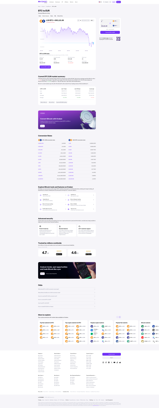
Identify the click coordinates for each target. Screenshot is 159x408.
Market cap (42, 57)
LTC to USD (88, 368)
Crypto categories (74, 366)
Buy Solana (40, 385)
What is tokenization (90, 382)
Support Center (57, 368)
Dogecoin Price (73, 358)
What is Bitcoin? (89, 380)
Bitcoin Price (72, 355)
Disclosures (88, 391)
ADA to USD (88, 365)
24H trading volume (71, 57)
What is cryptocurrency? (91, 377)
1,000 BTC (40, 175)
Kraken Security (57, 355)
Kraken (43, 400)
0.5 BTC (39, 159)
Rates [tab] (51, 15)
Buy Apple (56, 380)
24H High (41, 61)
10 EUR (70, 146)
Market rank (84, 57)
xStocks (77, 400)
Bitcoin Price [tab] (60, 15)
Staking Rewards (41, 366)
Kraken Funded (41, 371)
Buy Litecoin (40, 387)
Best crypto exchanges (91, 385)
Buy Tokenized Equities (75, 375)
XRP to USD (88, 358)
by (41, 397)
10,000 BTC (40, 178)
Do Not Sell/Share (58, 391)
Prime (97, 400)
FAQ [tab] (55, 15)
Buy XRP (39, 382)
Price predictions (73, 368)
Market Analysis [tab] (45, 15)
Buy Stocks (57, 375)
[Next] (120, 317)
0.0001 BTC (40, 146)
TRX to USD (88, 366)
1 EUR (70, 143)
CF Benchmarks (82, 400)
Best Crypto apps (89, 383)
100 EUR (70, 153)
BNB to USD (88, 360)
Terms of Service (73, 391)
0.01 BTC (40, 153)
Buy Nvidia (56, 377)
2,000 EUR (71, 166)
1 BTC (39, 162)
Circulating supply (57, 57)
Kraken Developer (57, 360)
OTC (99, 400)
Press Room (56, 362)
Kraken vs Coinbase (90, 387)
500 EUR (70, 159)
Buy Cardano (40, 383)
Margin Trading (41, 358)
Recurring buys (41, 368)
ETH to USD (88, 357)
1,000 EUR (71, 162)
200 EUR (70, 156)
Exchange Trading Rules (81, 391)
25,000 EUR (71, 175)
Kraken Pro (47, 400)
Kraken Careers (57, 357)
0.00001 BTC (41, 143)
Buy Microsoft (57, 385)
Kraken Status (57, 366)
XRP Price (72, 360)
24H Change (70, 61)
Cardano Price (73, 362)
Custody (102, 400)
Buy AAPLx (72, 380)
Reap (87, 400)
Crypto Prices (73, 353)
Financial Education (90, 375)
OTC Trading (40, 362)
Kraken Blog (56, 358)
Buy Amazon (56, 382)
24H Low (55, 61)
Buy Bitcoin (40, 377)
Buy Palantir (56, 383)
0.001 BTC (40, 149)
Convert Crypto (90, 353)
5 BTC (39, 166)
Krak (94, 400)
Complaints (56, 370)
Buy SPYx (72, 382)
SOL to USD (88, 362)
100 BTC (40, 172)
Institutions (40, 363)
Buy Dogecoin (41, 380)
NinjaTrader (52, 400)
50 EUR (70, 149)
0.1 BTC (39, 156)
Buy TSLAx (72, 379)
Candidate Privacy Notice (94, 391)
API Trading (40, 365)
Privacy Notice (45, 391)
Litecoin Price (73, 365)
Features (40, 353)
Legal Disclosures (96, 405)
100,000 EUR (71, 178)
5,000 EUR (71, 169)
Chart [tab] (40, 15)
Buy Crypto (40, 355)
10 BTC (39, 169)
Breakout (56, 400)
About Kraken (57, 353)
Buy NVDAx (72, 377)
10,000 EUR (71, 172)
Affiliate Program (57, 363)
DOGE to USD (89, 363)
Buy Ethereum (41, 379)
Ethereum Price (73, 357)
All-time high (84, 61)
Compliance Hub (66, 391)
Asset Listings (57, 365)
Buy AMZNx (72, 383)
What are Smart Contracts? (91, 379)
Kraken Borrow (41, 370)
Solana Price (72, 363)
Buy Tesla (56, 379)
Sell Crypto (40, 357)
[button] (52, 2)
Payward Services (72, 400)
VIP (58, 400)
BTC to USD (88, 355)
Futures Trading (41, 360)
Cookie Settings (51, 391)
